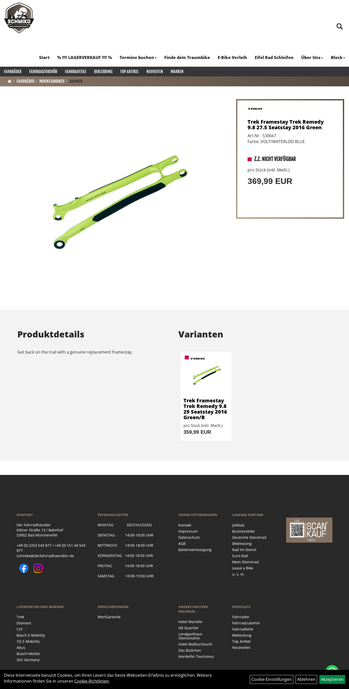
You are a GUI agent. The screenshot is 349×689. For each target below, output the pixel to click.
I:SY (20, 629)
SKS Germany (28, 659)
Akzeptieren (332, 679)
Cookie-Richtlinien (91, 681)
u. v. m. (238, 574)
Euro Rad (240, 555)
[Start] (9, 81)
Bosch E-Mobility (31, 635)
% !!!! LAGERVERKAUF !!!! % (84, 57)
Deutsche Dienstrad (249, 537)
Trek (20, 616)
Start (44, 57)
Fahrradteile (75, 71)
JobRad (238, 525)
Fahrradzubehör (43, 71)
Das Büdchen (189, 650)
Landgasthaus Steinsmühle (190, 636)
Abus (21, 647)
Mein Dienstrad (245, 561)
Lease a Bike (242, 568)
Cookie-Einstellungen (271, 679)
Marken (177, 71)
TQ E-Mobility (28, 641)
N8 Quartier (188, 627)
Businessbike (243, 531)
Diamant (24, 623)
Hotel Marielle (190, 621)
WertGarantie (109, 616)
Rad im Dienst (244, 549)
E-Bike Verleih (232, 57)
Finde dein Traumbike (187, 57)
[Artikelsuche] (339, 26)
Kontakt (184, 525)
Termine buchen (137, 57)
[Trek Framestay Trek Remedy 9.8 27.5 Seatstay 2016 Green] (116, 200)
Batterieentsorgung (195, 549)
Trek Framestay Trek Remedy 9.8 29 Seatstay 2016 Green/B (205, 409)
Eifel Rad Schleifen (274, 57)
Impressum (188, 531)
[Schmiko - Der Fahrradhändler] (19, 18)
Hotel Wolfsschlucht (195, 644)
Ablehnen (306, 679)
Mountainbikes (51, 81)
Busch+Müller (28, 653)
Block (337, 57)
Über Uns (311, 57)
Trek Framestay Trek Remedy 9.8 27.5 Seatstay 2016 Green (286, 124)
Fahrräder (12, 71)
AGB (181, 543)
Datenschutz (189, 537)
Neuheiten (154, 71)
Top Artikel (129, 71)
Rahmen (76, 81)
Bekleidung (103, 71)
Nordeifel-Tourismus (196, 656)
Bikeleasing (242, 543)
